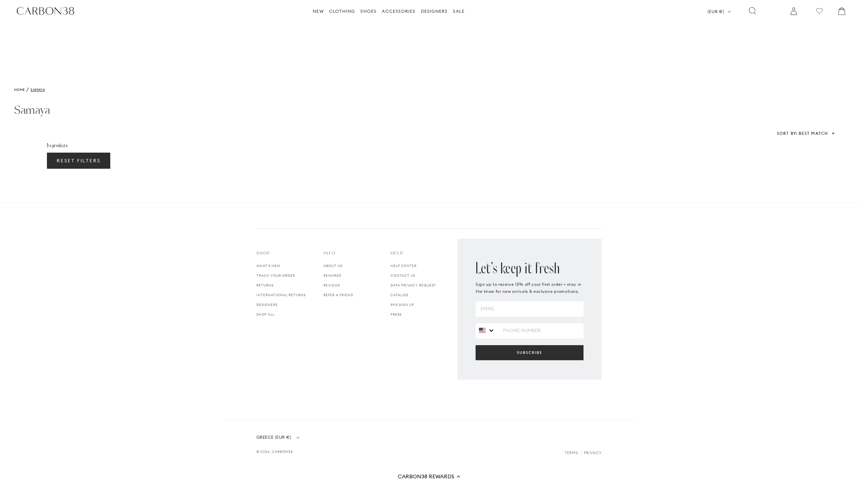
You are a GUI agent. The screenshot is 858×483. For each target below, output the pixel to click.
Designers (267, 305)
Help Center (403, 266)
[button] (429, 476)
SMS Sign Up (402, 305)
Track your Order (275, 275)
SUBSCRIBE (529, 352)
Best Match (802, 133)
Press (396, 314)
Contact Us (402, 275)
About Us (332, 266)
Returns (264, 285)
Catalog (399, 295)
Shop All (265, 314)
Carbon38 (282, 451)
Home (19, 90)
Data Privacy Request (413, 285)
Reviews (331, 285)
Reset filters (79, 161)
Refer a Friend (338, 295)
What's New (268, 266)
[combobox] (487, 330)
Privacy (593, 452)
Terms (571, 452)
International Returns (281, 295)
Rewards (332, 275)
